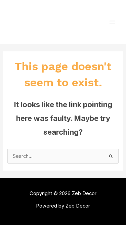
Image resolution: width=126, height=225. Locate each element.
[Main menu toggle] (112, 22)
